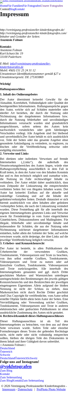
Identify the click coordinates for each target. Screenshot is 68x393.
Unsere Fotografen (52, 5)
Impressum (8, 389)
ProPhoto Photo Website (51, 389)
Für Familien (15, 5)
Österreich (6, 351)
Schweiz (5, 354)
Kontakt (20, 9)
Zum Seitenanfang (11, 377)
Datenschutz (25, 389)
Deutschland (7, 348)
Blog (12, 9)
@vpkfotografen (16, 366)
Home (3, 5)
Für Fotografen (32, 5)
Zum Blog (6, 370)
